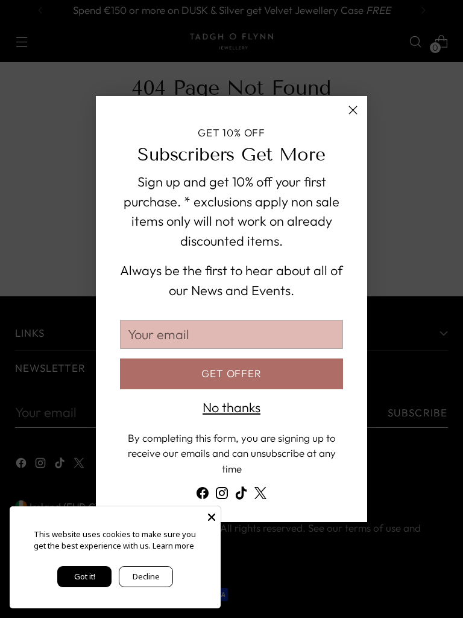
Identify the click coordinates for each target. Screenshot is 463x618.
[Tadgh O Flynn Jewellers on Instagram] (222, 496)
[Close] (353, 110)
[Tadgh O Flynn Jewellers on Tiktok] (241, 496)
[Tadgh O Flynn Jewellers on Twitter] (260, 496)
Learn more (173, 545)
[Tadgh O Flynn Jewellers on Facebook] (202, 496)
